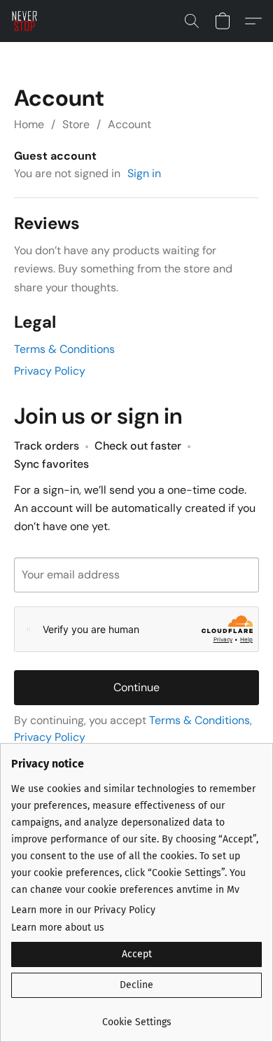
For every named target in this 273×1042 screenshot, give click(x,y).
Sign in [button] (144, 173)
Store (76, 124)
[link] (136, 1017)
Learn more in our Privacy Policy (83, 910)
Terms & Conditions (64, 349)
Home (29, 124)
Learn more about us (57, 927)
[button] (25, 21)
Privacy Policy (49, 370)
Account (129, 124)
